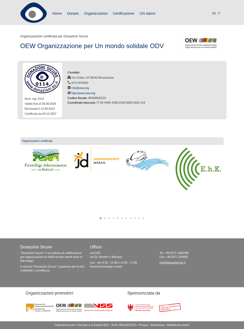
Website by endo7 (178, 324)
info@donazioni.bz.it (172, 262)
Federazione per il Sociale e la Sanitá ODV (81, 324)
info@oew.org (80, 88)
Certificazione (123, 13)
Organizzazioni (96, 13)
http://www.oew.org (83, 93)
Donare (73, 13)
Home (57, 13)
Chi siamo (147, 13)
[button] (100, 218)
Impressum (158, 324)
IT (219, 13)
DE (214, 13)
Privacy (143, 324)
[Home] (35, 12)
